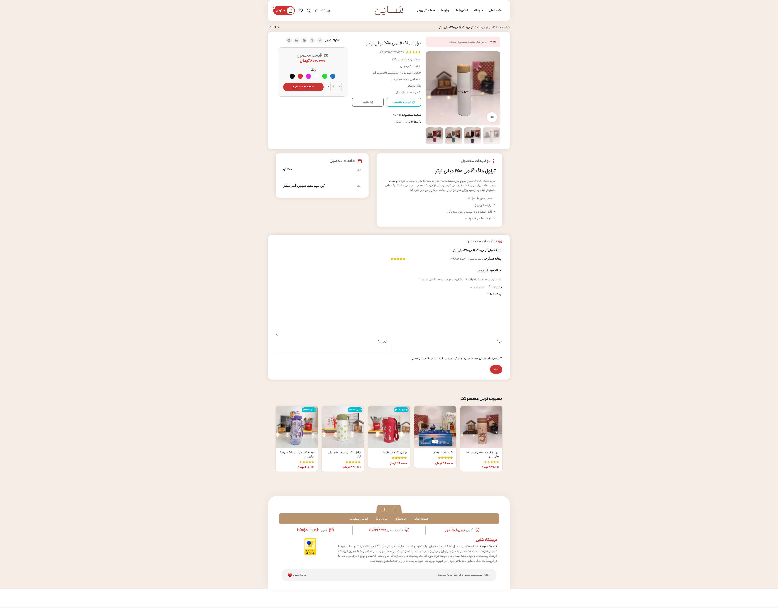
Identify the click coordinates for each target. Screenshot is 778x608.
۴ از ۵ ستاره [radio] (474, 287)
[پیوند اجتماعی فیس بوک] (320, 40)
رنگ (313, 69)
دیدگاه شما (494, 294)
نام (499, 341)
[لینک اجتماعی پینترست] (304, 40)
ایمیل (382, 341)
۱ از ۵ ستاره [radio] (483, 287)
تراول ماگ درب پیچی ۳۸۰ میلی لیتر (344, 454)
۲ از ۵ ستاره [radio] (480, 287)
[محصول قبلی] (278, 27)
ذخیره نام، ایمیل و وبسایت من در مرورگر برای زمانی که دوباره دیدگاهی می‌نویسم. (454, 358)
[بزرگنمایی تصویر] (492, 117)
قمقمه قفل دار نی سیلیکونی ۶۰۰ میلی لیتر (297, 454)
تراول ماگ (482, 27)
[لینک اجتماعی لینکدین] (297, 40)
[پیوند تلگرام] (289, 40)
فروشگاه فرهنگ (487, 546)
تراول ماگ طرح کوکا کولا (394, 452)
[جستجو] (309, 10)
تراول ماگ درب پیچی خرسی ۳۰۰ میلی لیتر (482, 454)
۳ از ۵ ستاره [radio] (477, 287)
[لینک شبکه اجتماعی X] (312, 40)
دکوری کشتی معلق (443, 452)
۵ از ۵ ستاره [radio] (470, 287)
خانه (507, 27)
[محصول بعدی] (270, 27)
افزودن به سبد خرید (303, 87)
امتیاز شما (495, 287)
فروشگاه (496, 27)
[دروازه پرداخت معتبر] (310, 546)
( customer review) (392, 52)
